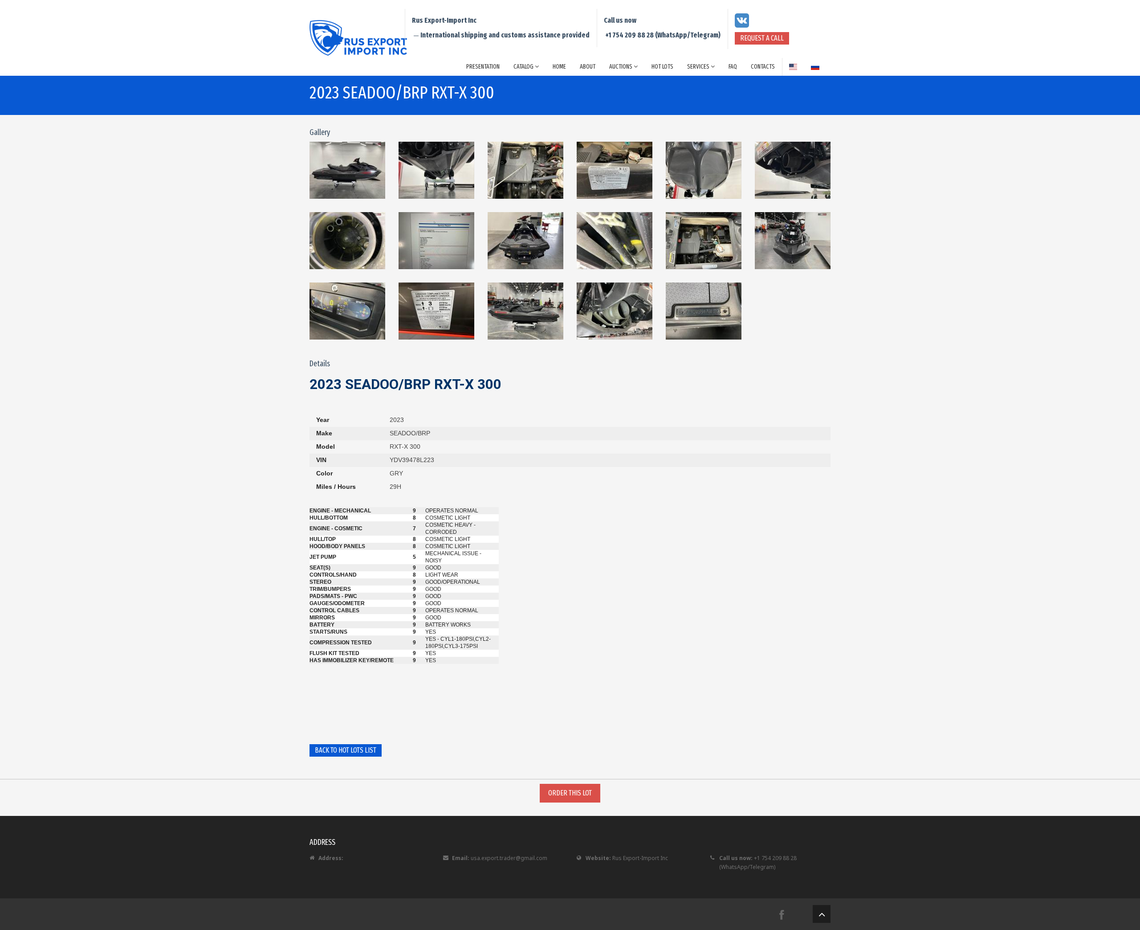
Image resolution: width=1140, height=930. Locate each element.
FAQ (733, 66)
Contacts (763, 66)
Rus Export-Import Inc (640, 858)
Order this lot (570, 793)
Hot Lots (662, 66)
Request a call (762, 38)
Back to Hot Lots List (345, 750)
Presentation (483, 66)
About (587, 66)
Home (559, 66)
